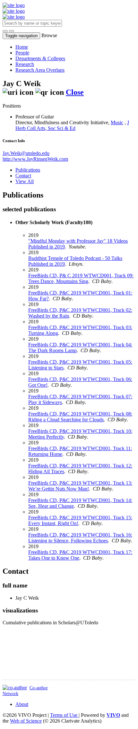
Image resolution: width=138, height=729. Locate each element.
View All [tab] (24, 181)
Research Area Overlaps (40, 70)
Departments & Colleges (40, 58)
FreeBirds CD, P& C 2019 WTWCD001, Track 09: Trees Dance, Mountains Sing (81, 278)
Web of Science (26, 721)
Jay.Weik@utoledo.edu (26, 153)
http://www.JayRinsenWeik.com (35, 159)
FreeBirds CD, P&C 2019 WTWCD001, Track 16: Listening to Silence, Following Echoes (80, 537)
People (22, 52)
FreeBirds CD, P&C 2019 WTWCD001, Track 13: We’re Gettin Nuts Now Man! (80, 485)
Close (75, 92)
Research (24, 64)
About (21, 704)
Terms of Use (64, 715)
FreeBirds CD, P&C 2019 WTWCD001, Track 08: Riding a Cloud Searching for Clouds (80, 416)
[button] (5, 31)
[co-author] (15, 687)
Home (21, 47)
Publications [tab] (27, 170)
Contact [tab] (23, 175)
